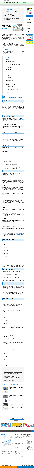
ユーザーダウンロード (30, 441)
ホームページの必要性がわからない (8, 372)
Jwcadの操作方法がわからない (8, 11)
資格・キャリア (28, 28)
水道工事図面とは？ (8, 59)
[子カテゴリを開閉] (32, 19)
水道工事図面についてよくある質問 (10, 84)
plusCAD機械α (17, 444)
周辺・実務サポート (29, 31)
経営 (12, 18)
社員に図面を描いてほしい (7, 18)
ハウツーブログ (29, 435)
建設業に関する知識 (6, 14)
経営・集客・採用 (29, 29)
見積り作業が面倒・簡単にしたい (8, 19)
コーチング (17, 454)
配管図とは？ (18, 234)
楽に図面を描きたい (6, 15)
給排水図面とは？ (15, 232)
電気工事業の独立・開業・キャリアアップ (9, 380)
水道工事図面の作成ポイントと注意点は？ (13, 89)
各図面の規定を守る (10, 67)
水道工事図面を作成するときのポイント (11, 61)
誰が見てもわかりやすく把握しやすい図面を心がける (15, 64)
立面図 (8, 72)
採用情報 (29, 446)
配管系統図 (9, 77)
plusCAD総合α (17, 447)
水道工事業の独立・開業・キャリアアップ (9, 376)
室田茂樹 (6, 49)
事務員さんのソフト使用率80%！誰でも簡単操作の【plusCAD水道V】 (12, 97)
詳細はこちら (25, 2)
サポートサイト (29, 440)
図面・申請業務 (28, 19)
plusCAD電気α (17, 436)
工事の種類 (28, 17)
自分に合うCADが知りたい (16, 18)
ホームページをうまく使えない (18, 372)
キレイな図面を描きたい (16, 11)
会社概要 (29, 445)
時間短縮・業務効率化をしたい (14, 14)
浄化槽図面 (20, 233)
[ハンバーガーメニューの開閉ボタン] (32, 0)
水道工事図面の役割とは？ (11, 86)
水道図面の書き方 (20, 119)
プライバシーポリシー (30, 448)
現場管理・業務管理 (29, 22)
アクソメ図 (9, 75)
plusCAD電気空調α (18, 437)
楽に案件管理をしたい (13, 15)
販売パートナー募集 (30, 447)
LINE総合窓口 (29, 439)
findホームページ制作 (18, 453)
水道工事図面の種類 (8, 69)
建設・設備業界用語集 (30, 436)
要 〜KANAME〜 (17, 452)
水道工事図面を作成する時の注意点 (10, 80)
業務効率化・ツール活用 (29, 26)
